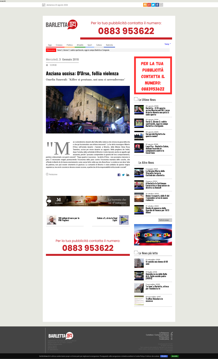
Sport (90, 45)
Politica (70, 45)
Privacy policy (164, 337)
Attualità (80, 45)
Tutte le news (164, 220)
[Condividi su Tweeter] (123, 176)
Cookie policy (164, 339)
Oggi (50, 45)
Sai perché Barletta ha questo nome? (71, 50)
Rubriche (109, 45)
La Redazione (164, 333)
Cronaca (59, 45)
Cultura (99, 45)
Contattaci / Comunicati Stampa (157, 335)
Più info (164, 356)
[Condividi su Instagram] (128, 176)
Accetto (175, 356)
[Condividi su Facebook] (119, 176)
